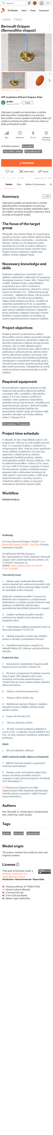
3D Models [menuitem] (13, 10)
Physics (19, 19)
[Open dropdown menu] (50, 26)
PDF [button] (48, 196)
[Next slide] (49, 80)
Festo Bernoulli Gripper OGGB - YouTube (23, 543)
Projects (7, 19)
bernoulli (18, 833)
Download (28, 162)
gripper (6, 833)
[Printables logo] (3, 10)
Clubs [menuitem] (33, 10)
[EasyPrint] (29, 3)
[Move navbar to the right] (50, 10)
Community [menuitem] (45, 10)
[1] (20, 781)
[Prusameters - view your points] (35, 3)
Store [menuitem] (24, 10)
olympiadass (33, 833)
